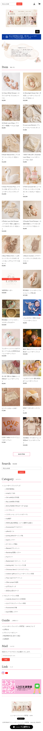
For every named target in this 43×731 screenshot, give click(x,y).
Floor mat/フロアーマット (14, 578)
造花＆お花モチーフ (12, 590)
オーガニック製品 (11, 544)
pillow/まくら (10, 531)
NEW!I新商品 (10, 489)
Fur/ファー (9, 557)
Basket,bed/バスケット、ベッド (16, 561)
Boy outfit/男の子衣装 (12, 501)
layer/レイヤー (10, 540)
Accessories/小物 (11, 607)
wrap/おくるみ (10, 493)
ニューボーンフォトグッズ (12, 485)
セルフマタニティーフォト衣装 (16, 603)
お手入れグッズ (11, 586)
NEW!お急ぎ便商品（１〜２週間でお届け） (20, 523)
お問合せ (6, 629)
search (19, 4)
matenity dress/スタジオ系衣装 (16, 599)
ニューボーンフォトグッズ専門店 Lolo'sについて (19, 626)
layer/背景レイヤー (12, 612)
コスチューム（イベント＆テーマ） (17, 514)
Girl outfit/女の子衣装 (12, 497)
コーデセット (10, 510)
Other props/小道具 (12, 582)
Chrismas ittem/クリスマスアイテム (17, 569)
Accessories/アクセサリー (14, 527)
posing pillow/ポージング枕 (14, 535)
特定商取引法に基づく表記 (11, 636)
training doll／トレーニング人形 (16, 565)
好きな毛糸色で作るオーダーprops (17, 506)
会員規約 (6, 639)
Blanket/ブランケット (13, 548)
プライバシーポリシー (10, 632)
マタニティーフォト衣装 (11, 595)
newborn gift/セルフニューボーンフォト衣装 (20, 573)
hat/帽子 (8, 518)
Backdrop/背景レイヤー (13, 552)
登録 (5, 659)
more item (21, 454)
